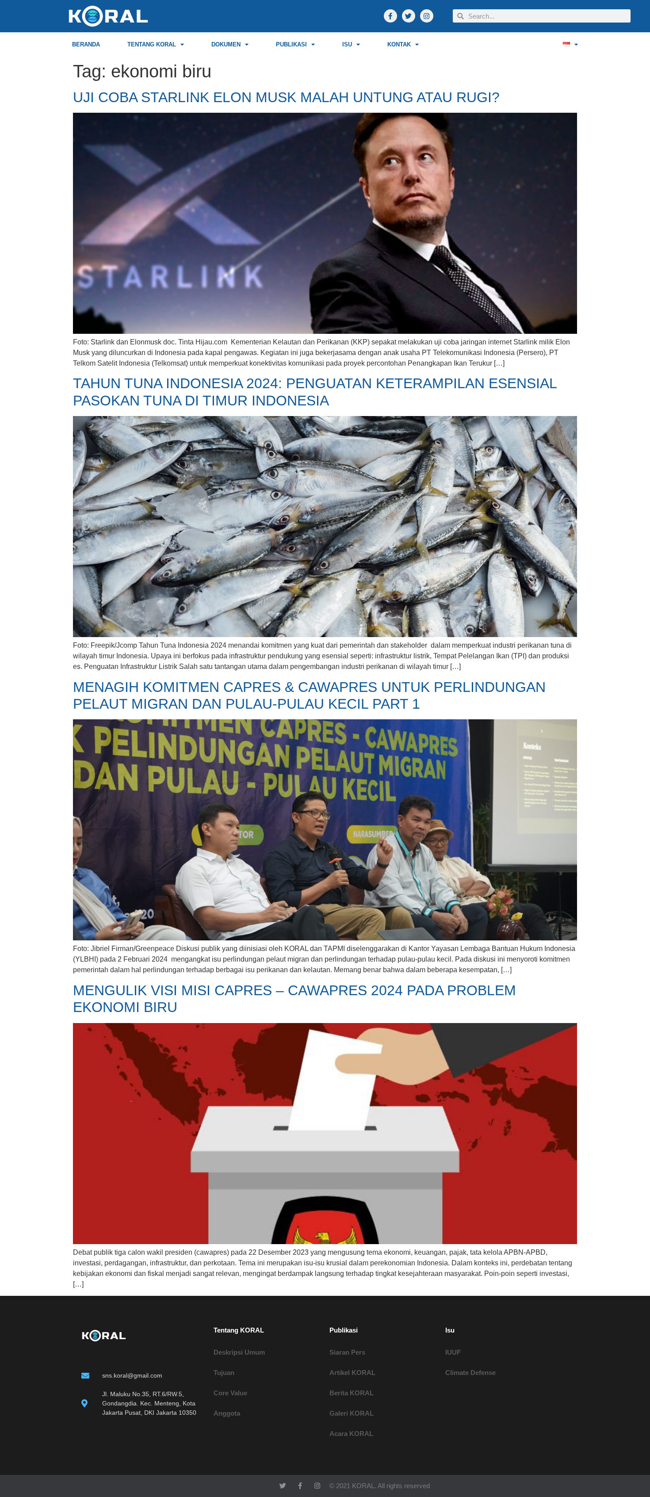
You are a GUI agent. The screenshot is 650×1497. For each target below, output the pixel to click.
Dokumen (226, 44)
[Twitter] (408, 16)
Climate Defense (470, 1372)
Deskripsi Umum (239, 1352)
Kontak (399, 44)
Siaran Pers (347, 1352)
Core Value (230, 1393)
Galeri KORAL (351, 1413)
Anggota (227, 1413)
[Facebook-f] (390, 16)
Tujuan (224, 1372)
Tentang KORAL (151, 44)
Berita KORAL (351, 1393)
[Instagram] (426, 16)
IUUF (453, 1352)
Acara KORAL (351, 1433)
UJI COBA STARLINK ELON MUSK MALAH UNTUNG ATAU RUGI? (286, 97)
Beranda (86, 44)
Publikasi (291, 44)
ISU (347, 44)
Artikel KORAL (352, 1372)
